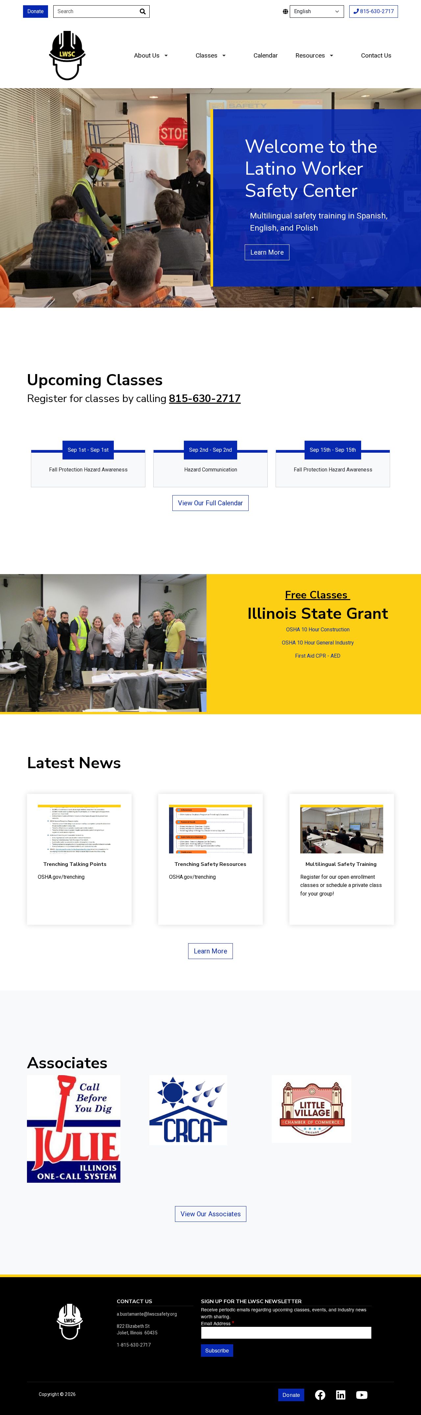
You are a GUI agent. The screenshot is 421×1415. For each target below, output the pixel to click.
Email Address (216, 1323)
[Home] (67, 35)
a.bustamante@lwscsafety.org (147, 1314)
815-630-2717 (376, 11)
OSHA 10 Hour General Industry (318, 643)
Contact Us (376, 55)
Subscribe (217, 1350)
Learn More (267, 252)
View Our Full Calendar (210, 503)
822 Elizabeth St (133, 1326)
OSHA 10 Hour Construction (318, 629)
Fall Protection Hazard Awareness (88, 470)
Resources (310, 55)
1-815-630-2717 (134, 1345)
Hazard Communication (210, 470)
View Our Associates (211, 1214)
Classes (206, 55)
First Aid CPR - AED (317, 656)
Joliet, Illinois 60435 (137, 1332)
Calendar (266, 55)
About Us (147, 55)
